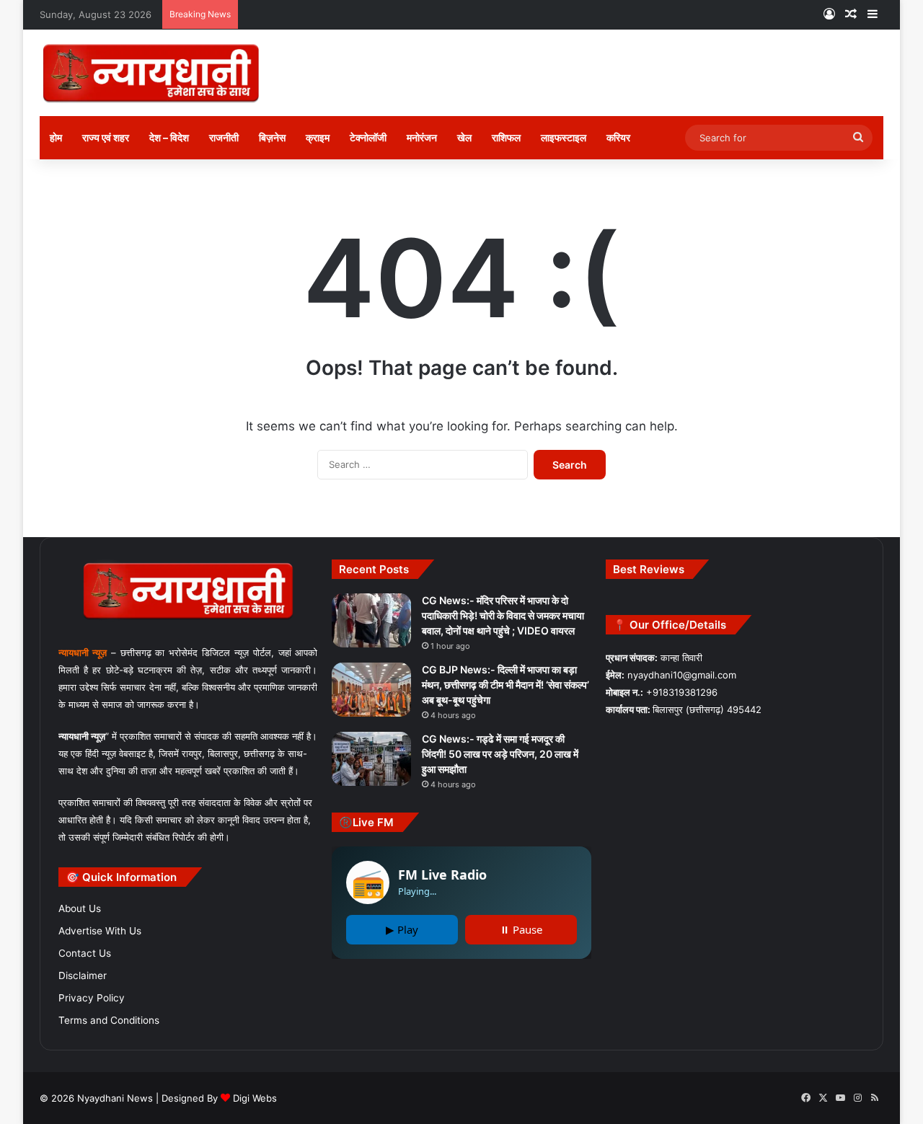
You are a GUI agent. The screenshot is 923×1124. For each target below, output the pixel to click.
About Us (79, 908)
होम (56, 137)
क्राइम (318, 137)
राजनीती (224, 137)
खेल (464, 137)
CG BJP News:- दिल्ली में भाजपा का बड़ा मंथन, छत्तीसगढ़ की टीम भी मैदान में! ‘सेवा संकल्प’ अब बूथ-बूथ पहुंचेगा (505, 684)
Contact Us (84, 953)
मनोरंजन (422, 137)
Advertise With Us (99, 931)
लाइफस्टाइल (563, 137)
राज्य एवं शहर (105, 137)
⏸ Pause (521, 929)
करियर (618, 137)
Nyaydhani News (113, 1098)
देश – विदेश (169, 137)
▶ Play (402, 929)
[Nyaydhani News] (151, 72)
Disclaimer (82, 975)
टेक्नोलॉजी (368, 137)
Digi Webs (255, 1098)
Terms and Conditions (108, 1020)
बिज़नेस (272, 137)
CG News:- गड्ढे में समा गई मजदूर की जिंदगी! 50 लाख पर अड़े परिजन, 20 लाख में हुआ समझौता (500, 754)
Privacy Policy (91, 998)
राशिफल (506, 137)
